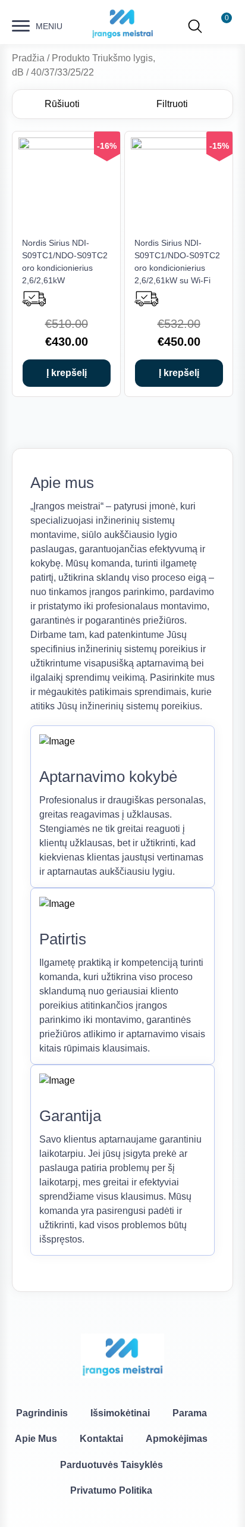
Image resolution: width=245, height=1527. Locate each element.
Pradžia (28, 58)
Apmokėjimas (177, 1439)
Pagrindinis (42, 1413)
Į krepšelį (66, 373)
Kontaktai (101, 1439)
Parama (189, 1413)
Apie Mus (36, 1439)
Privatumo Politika (111, 1490)
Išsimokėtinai (120, 1413)
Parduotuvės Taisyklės (111, 1465)
